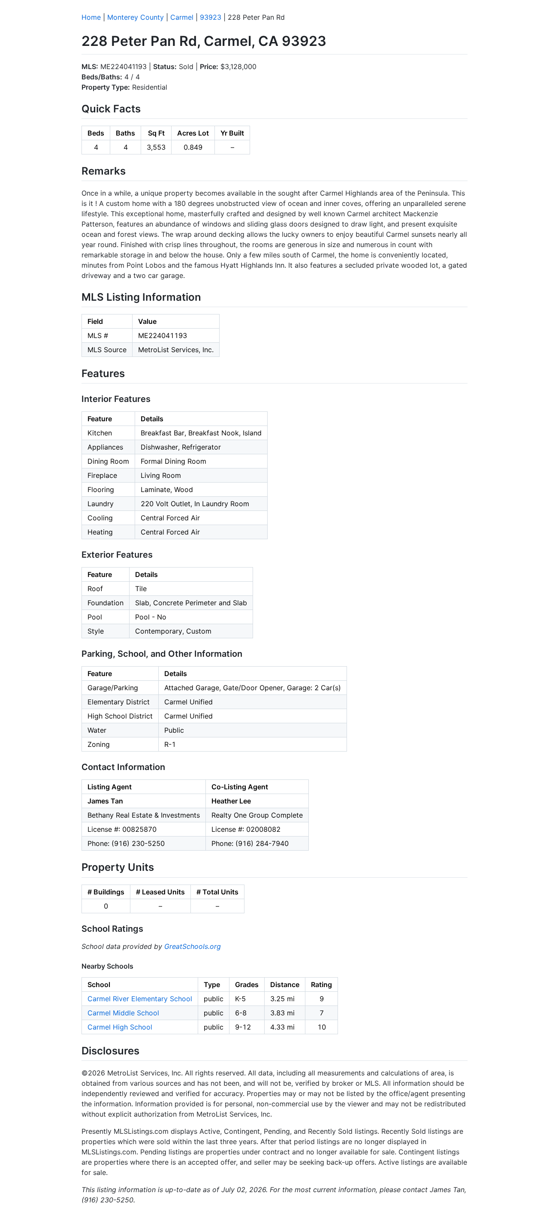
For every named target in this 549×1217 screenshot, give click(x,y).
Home (91, 17)
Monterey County (135, 17)
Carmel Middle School (123, 1013)
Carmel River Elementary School (139, 998)
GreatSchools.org (192, 946)
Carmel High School (119, 1027)
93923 (210, 17)
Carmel (181, 17)
